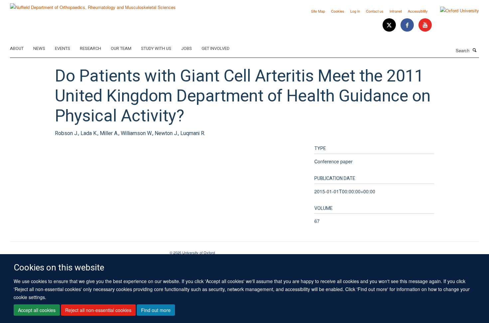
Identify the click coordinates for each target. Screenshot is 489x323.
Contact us (375, 11)
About (17, 48)
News (39, 48)
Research (90, 48)
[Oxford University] (454, 11)
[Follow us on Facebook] (408, 25)
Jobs (186, 48)
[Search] (474, 50)
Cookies (337, 11)
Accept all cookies (37, 310)
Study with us (156, 48)
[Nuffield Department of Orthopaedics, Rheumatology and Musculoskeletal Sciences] (93, 5)
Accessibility (418, 11)
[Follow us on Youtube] (425, 25)
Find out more (156, 310)
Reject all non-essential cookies (98, 310)
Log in (355, 11)
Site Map (318, 11)
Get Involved (216, 48)
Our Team (121, 48)
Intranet (396, 11)
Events (62, 48)
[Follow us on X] (390, 25)
